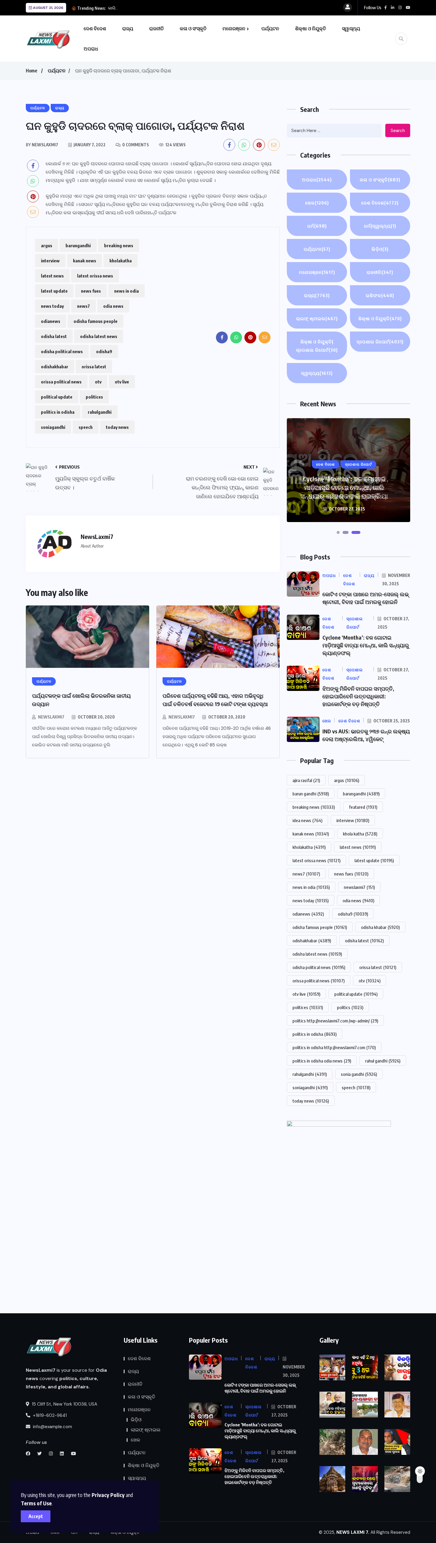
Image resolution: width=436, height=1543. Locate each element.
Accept (35, 1516)
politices (94, 396)
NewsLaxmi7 (51, 716)
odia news (113, 306)
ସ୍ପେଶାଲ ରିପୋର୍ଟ (380, 341)
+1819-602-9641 (49, 1415)
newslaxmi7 (359, 887)
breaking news (118, 245)
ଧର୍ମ (317, 226)
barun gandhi (310, 793)
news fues (91, 291)
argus (46, 245)
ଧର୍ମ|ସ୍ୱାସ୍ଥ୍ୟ (380, 226)
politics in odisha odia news (321, 1060)
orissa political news (61, 381)
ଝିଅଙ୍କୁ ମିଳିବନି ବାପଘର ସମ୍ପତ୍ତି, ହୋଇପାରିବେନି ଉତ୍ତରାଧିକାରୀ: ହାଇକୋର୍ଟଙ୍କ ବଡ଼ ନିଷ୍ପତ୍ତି (344, 487)
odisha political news (62, 351)
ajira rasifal (306, 780)
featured (363, 807)
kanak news (84, 260)
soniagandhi (53, 427)
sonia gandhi (359, 1074)
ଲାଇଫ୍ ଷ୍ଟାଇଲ (317, 318)
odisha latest (54, 336)
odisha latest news (98, 336)
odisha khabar (380, 927)
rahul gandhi (382, 1060)
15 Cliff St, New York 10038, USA (64, 1404)
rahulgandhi (100, 412)
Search (398, 131)
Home (31, 71)
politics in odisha (57, 412)
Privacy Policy (108, 1494)
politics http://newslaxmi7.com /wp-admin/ (335, 1020)
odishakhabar (54, 366)
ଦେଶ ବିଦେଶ (95, 28)
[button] (338, 532)
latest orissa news (95, 275)
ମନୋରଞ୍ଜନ (233, 28)
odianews (50, 321)
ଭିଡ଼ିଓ (380, 249)
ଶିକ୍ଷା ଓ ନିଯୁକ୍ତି (310, 28)
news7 (83, 306)
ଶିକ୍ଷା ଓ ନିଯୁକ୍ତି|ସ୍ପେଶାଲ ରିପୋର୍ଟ (317, 346)
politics (350, 1007)
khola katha (360, 833)
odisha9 (104, 351)
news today (52, 306)
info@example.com (52, 1427)
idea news (307, 820)
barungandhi (78, 245)
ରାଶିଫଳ (380, 295)
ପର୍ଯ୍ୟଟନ (270, 28)
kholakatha (120, 260)
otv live (122, 381)
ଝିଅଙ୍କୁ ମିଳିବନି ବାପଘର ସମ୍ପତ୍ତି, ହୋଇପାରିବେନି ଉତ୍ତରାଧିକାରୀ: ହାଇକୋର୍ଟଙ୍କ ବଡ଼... (178, 8)
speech (86, 427)
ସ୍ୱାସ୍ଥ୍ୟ (351, 28)
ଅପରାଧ (91, 49)
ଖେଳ (317, 202)
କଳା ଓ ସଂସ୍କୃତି (193, 28)
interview (50, 260)
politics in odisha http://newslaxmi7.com (334, 1047)
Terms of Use (36, 1503)
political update (56, 396)
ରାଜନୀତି (156, 28)
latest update (54, 291)
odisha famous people (95, 321)
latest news (52, 275)
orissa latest (94, 366)
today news (117, 427)
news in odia (126, 291)
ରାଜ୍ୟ (127, 28)
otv (98, 381)
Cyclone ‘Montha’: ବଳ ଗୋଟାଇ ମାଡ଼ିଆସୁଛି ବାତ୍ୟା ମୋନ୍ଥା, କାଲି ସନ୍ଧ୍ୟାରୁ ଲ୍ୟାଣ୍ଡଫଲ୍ (365, 645)
